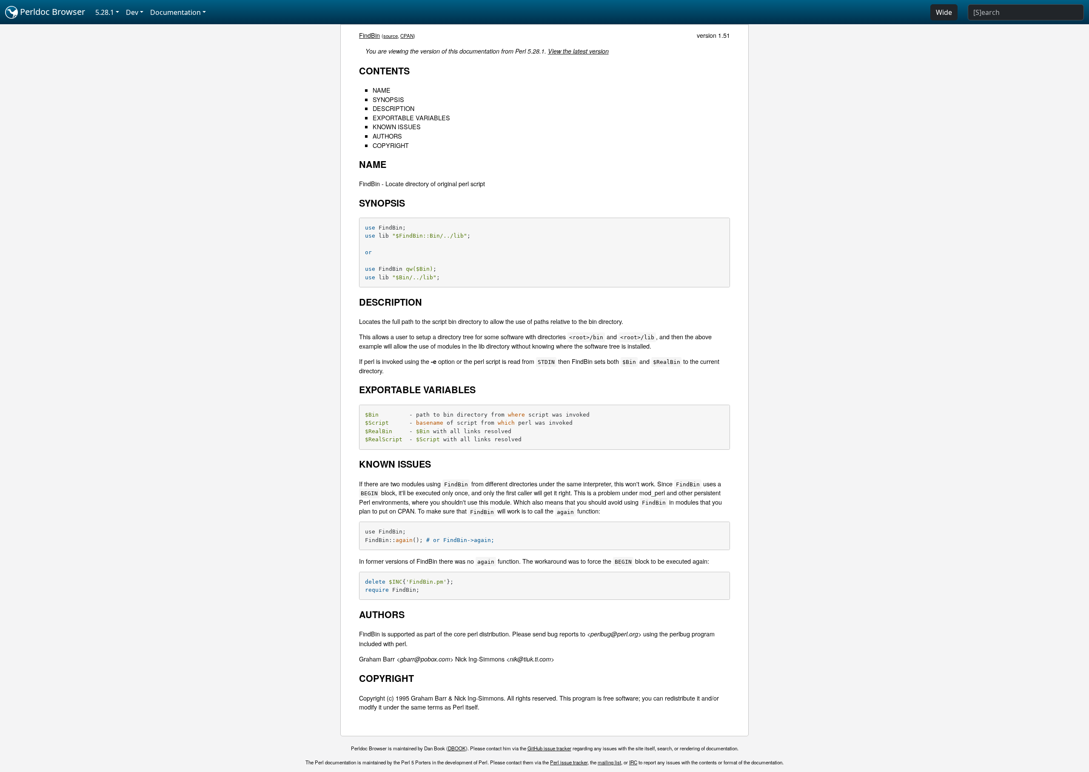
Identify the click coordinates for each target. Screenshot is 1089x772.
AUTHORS (387, 135)
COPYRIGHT (391, 145)
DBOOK (457, 748)
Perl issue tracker (568, 762)
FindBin (369, 35)
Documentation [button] (175, 12)
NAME (382, 89)
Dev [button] (132, 12)
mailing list (609, 762)
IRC (633, 762)
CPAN (406, 35)
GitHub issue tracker (549, 748)
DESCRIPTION (393, 108)
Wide (944, 12)
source (390, 35)
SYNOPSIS (388, 99)
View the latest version (578, 51)
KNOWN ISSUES (397, 126)
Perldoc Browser (51, 11)
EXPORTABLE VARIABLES (411, 117)
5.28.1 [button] (104, 12)
